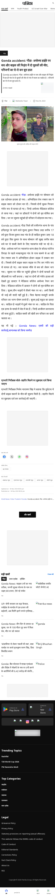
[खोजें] (53, 3)
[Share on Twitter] (12, 457)
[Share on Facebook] (4, 457)
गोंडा (4, 53)
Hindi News (5, 499)
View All (51, 574)
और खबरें (27, 514)
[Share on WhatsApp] (19, 457)
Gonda (24, 499)
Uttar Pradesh (16, 499)
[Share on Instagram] (27, 457)
